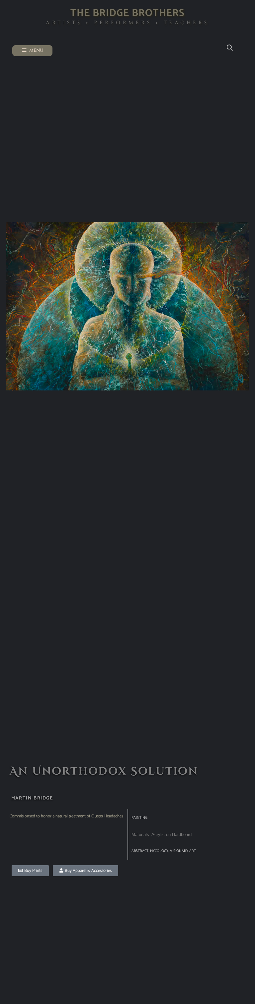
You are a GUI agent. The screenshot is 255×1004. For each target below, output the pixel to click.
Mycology (159, 851)
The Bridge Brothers (127, 13)
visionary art (183, 851)
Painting (139, 818)
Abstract (139, 851)
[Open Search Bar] (229, 47)
